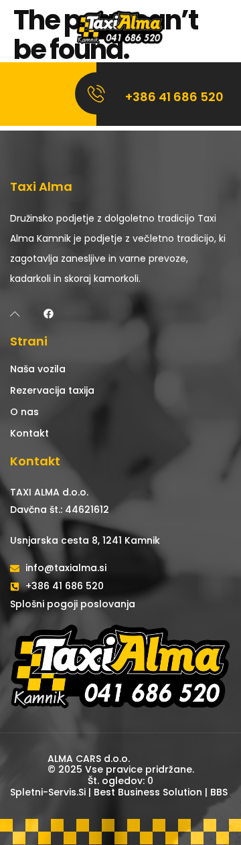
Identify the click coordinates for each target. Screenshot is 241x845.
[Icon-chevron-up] (15, 314)
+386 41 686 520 (174, 96)
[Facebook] (49, 314)
